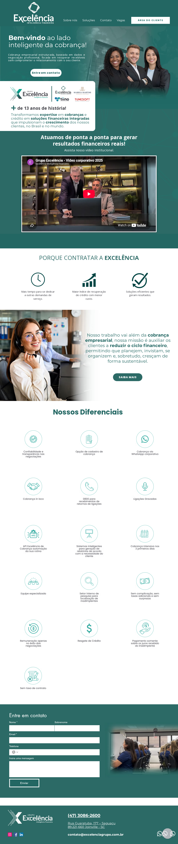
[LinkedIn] (21, 835)
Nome (13, 722)
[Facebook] (16, 835)
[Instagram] (10, 835)
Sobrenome (61, 722)
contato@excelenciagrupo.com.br (96, 835)
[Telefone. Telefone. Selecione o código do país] (15, 752)
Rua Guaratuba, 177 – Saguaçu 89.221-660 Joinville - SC (91, 825)
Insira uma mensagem (21, 758)
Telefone (14, 746)
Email (13, 734)
